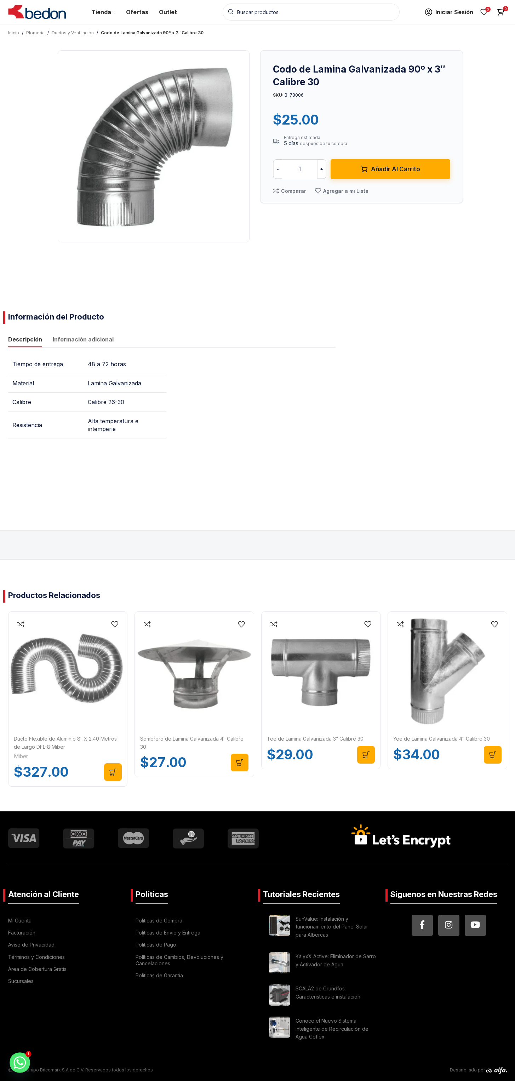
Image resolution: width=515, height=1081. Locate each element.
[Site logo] (37, 11)
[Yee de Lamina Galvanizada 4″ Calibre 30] (447, 671)
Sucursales (21, 981)
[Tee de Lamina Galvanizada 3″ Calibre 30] (321, 671)
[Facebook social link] (422, 925)
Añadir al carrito (395, 169)
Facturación (21, 933)
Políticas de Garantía (159, 975)
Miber (21, 756)
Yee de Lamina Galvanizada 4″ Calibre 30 (441, 739)
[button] (113, 772)
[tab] (25, 340)
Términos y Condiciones (36, 957)
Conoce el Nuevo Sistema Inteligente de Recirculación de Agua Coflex (332, 1029)
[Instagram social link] (448, 925)
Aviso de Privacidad (31, 945)
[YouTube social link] (475, 925)
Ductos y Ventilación (73, 32)
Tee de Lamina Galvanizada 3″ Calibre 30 (315, 739)
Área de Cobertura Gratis (37, 969)
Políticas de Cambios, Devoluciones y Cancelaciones (179, 960)
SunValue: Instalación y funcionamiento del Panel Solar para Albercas (332, 927)
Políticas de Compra (159, 921)
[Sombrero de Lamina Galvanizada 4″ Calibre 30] (194, 671)
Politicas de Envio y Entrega (168, 933)
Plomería (35, 32)
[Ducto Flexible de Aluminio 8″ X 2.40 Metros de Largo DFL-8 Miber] (67, 671)
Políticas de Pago (156, 945)
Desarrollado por (468, 1070)
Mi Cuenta (20, 921)
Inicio (13, 32)
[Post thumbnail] (279, 928)
